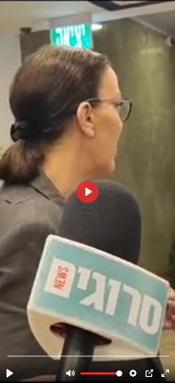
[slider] (88, 355)
